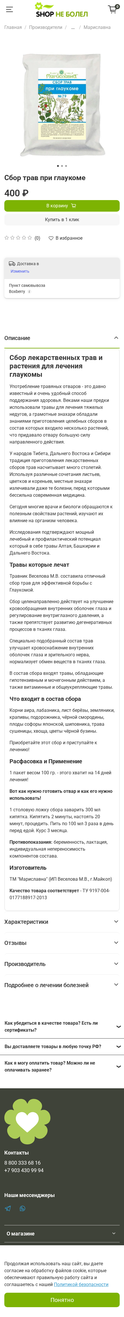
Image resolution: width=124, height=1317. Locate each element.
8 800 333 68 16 (22, 1163)
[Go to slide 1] (58, 166)
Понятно (62, 1299)
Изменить (20, 271)
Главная (13, 27)
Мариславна (97, 27)
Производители (45, 27)
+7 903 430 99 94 (24, 1170)
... (73, 27)
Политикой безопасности (81, 1284)
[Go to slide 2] (62, 166)
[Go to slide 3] (66, 166)
